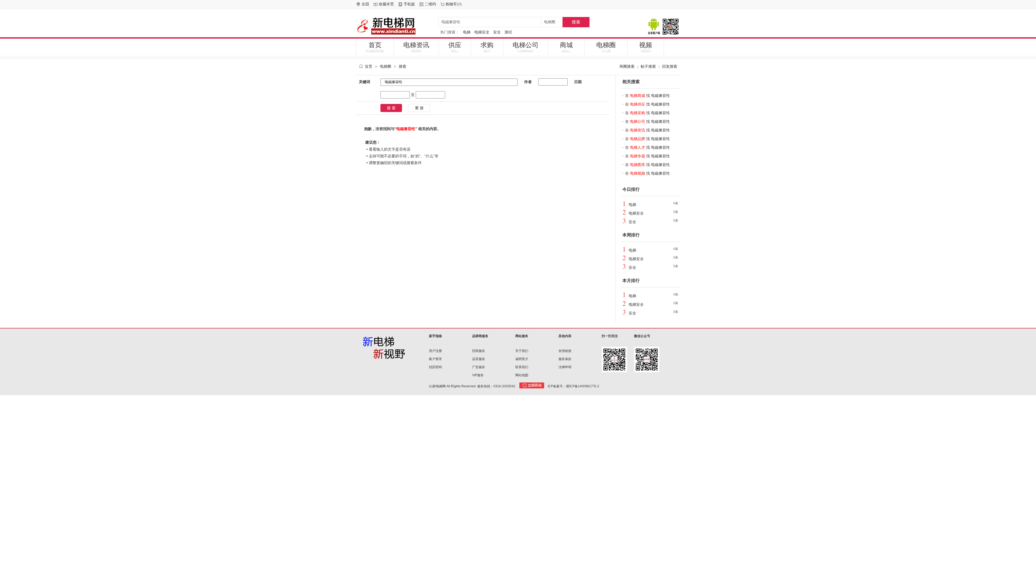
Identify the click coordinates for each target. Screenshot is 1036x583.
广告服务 (478, 367)
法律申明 (564, 367)
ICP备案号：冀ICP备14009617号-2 (573, 386)
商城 (566, 47)
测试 (508, 32)
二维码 (430, 4)
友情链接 (564, 351)
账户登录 (435, 359)
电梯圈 (606, 47)
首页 (375, 47)
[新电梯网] (395, 26)
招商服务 (478, 351)
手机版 (409, 4)
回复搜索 (669, 66)
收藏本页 (386, 4)
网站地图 (521, 375)
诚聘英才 (521, 359)
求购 (486, 47)
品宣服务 (478, 359)
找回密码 (435, 367)
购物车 (451, 4)
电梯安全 (481, 32)
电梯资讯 (416, 47)
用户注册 (435, 351)
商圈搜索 (627, 66)
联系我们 (521, 367)
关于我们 (521, 351)
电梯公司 (526, 47)
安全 (497, 32)
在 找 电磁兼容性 (647, 95)
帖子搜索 (648, 66)
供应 (454, 47)
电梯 (467, 32)
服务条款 (564, 359)
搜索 (576, 22)
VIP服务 (478, 375)
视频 (645, 47)
